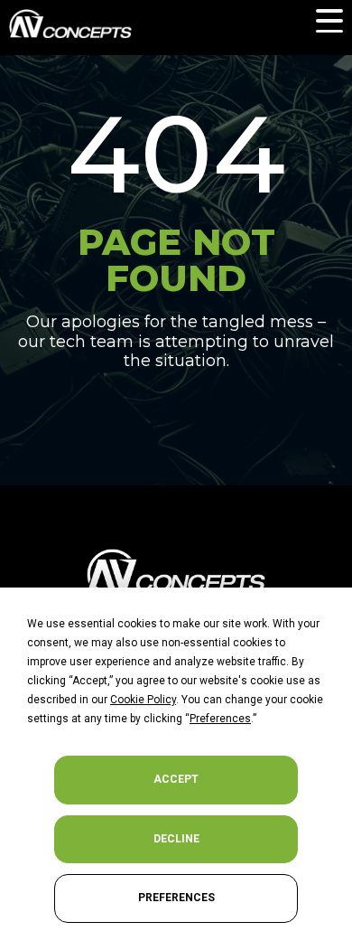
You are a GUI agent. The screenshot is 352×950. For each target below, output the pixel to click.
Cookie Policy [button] (143, 699)
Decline (176, 838)
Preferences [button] (220, 718)
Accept (176, 779)
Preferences (176, 897)
